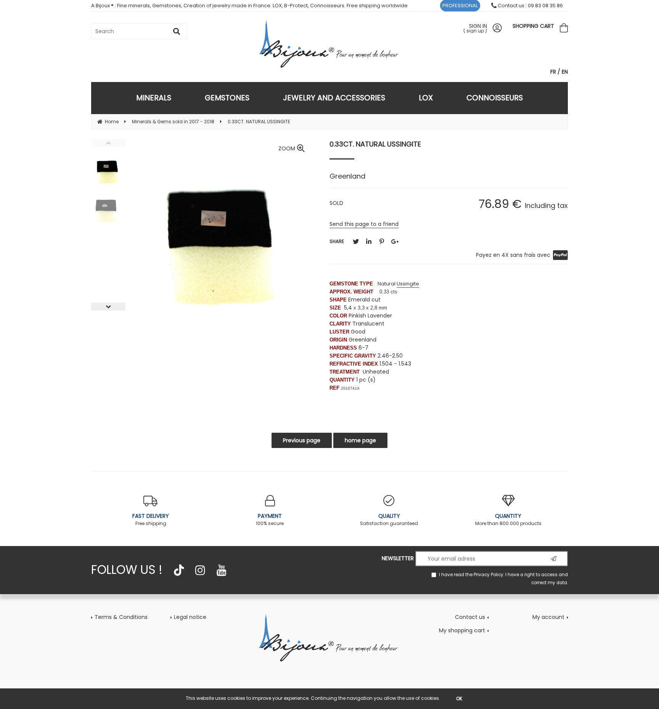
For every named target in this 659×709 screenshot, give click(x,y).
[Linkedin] (369, 242)
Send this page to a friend (364, 224)
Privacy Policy (488, 575)
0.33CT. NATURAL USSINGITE (375, 144)
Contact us (470, 617)
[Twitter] (356, 242)
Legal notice (190, 617)
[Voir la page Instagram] (200, 570)
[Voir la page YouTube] (222, 570)
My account (548, 617)
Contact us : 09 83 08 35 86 (530, 5)
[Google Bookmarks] (394, 242)
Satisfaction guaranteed (389, 519)
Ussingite (408, 283)
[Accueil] (329, 637)
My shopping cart (462, 630)
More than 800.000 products (508, 519)
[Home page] (329, 43)
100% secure (270, 519)
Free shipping (150, 519)
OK (459, 698)
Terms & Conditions (121, 617)
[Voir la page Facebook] (179, 570)
